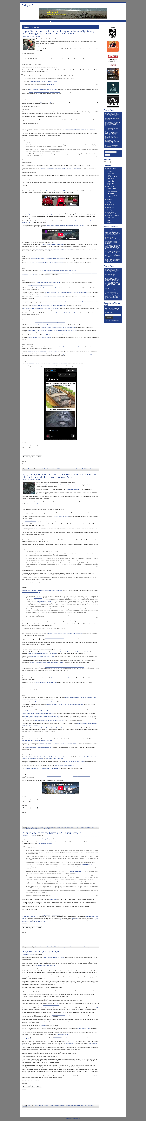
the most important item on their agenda (45, 965)
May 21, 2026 (26, 36)
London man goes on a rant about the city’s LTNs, (42, 656)
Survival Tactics (105, 21)
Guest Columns (110, 204)
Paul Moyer (43, 1025)
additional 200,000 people (45, 601)
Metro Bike (78, 468)
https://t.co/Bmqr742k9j (35, 81)
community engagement (67, 827)
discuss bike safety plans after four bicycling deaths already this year (52, 287)
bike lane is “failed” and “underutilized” (58, 363)
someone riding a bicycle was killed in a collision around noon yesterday (59, 270)
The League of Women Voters (45, 843)
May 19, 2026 (50, 84)
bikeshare (52, 827)
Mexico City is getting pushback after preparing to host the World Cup (47, 102)
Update (108, 220)
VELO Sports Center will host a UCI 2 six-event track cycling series (43, 351)
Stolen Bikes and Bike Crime (113, 213)
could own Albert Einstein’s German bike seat (40, 337)
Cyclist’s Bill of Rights (86, 864)
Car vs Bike (111, 173)
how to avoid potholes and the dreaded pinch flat (49, 282)
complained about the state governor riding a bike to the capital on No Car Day (53, 249)
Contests (109, 201)
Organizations (84, 21)
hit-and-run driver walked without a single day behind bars (52, 296)
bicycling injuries (45, 827)
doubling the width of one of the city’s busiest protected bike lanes (64, 312)
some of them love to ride (83, 1028)
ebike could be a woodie (33, 363)
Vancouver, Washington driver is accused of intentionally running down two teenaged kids (66, 292)
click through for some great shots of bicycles (61, 677)
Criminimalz (45, 1105)
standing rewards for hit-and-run (38, 828)
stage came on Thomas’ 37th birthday (54, 758)
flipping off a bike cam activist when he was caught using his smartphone (47, 662)
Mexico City (89, 468)
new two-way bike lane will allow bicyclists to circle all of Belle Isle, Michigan (41, 308)
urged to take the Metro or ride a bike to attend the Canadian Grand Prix (57, 327)
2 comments (37, 479)
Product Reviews (111, 210)
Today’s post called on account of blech (111, 137)
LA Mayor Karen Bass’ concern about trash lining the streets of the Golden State (60, 168)
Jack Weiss (57, 946)
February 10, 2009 (27, 835)
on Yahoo (39, 699)
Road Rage (111, 178)
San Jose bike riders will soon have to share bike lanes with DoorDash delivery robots (56, 190)
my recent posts (56, 915)
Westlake (48, 828)
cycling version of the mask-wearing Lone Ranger (34, 921)
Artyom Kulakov (30, 503)
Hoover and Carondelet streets (72, 489)
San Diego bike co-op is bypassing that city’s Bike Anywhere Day (44, 92)
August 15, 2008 (26, 954)
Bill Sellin (109, 245)
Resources (74, 21)
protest (82, 1105)
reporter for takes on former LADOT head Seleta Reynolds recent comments (43, 590)
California (54, 468)
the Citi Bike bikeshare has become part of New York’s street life (50, 720)
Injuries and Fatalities (113, 176)
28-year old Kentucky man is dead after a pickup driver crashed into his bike (41, 716)
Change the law (94, 21)
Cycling (57, 1105)
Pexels (38, 503)
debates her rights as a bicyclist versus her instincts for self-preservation (49, 305)
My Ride (109, 209)
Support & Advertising (54, 21)
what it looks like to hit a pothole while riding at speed (38, 747)
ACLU (90, 1043)
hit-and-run (75, 827)
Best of (108, 170)
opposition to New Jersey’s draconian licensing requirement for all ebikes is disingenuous (43, 214)
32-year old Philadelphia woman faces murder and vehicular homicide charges (59, 727)
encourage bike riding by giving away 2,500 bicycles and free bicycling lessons (58, 743)
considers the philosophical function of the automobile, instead (37, 710)
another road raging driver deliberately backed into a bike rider (43, 653)
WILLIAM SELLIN (111, 251)
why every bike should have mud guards (47, 324)
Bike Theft (66, 21)
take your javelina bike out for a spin (81, 776)
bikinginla (32, 36)
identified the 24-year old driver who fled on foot (57, 273)
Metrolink (84, 468)
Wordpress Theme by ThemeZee (73, 1118)
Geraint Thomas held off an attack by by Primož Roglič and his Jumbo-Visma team (46, 756)
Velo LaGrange (69, 1043)
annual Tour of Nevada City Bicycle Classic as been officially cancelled (41, 768)
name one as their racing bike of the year (64, 765)
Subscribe (108, 317)
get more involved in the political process (43, 838)
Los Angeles (63, 468)
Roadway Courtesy (112, 180)
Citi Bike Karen (58, 827)
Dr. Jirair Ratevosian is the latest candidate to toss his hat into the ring (65, 633)
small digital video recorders (58, 1015)
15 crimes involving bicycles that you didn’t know (52, 244)
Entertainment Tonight (63, 1034)
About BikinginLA (42, 21)
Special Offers (110, 212)
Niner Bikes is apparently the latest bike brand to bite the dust (45, 301)
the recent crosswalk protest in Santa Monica (53, 957)
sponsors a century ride (55, 919)
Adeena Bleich (53, 899)
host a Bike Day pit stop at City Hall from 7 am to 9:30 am (43, 89)
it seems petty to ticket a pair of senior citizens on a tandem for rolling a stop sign (64, 667)
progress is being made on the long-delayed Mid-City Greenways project (48, 258)
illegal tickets (62, 1105)
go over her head (26, 1038)
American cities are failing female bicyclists (45, 701)
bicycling (40, 468)
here (73, 918)
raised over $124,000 (30, 521)
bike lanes (49, 468)
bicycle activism (38, 946)
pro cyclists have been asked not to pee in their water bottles (65, 346)
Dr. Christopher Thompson (112, 196)
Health (109, 175)
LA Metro (58, 468)
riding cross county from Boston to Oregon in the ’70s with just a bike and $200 (65, 704)
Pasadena (94, 468)
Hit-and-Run (111, 190)
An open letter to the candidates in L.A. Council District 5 (51, 833)
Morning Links (31, 468)
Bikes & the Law (110, 186)
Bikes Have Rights (112, 188)
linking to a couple (46, 915)
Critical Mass (52, 1105)
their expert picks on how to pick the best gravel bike (40, 285)
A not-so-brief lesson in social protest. (42, 952)
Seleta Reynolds (26, 828)
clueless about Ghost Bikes (28, 916)
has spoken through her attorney (61, 516)
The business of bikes (112, 219)
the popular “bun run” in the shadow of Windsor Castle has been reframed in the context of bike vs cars (52, 330)
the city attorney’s (58, 1037)
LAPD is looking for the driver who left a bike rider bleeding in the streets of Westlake (58, 485)
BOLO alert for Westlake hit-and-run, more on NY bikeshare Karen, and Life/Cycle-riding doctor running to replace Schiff (59, 476)
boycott (41, 1105)
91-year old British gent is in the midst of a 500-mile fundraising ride (57, 334)
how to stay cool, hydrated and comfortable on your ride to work (50, 322)
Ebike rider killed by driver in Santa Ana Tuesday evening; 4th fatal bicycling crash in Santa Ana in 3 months (112, 254)
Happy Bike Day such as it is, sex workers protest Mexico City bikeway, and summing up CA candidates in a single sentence (58, 32)
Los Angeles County (71, 468)
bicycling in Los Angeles (75, 871)
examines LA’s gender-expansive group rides (45, 682)
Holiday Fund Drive (111, 206)
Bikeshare (109, 199)
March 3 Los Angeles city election (74, 946)
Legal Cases (111, 193)
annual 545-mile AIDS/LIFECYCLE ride (54, 638)
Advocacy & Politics (111, 168)
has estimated (38, 598)
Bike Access (111, 217)
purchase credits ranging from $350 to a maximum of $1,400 (37, 740)
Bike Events (109, 184)
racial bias (94, 827)
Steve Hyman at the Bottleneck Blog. (51, 1005)
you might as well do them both (53, 776)
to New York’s (33, 547)
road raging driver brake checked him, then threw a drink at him (73, 651)
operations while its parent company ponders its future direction (80, 301)
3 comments (37, 36)
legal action (68, 1105)
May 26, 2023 (26, 479)
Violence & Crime (112, 198)
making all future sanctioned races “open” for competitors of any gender (77, 354)
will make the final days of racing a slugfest (74, 761)
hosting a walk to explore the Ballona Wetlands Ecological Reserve (47, 262)
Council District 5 (51, 946)
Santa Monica (88, 1105)
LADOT (80, 827)
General (29, 946)
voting (87, 946)
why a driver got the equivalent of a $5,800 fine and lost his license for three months (65, 225)
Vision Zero (111, 181)
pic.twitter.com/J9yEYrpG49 (49, 81)
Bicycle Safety (110, 171)
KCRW (96, 1007)
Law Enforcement (112, 191)
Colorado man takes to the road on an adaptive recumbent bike (38, 713)
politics (24, 469)
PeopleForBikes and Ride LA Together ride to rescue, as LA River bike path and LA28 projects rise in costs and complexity (112, 241)
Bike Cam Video (110, 183)
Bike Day (44, 468)
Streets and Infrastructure (113, 215)
